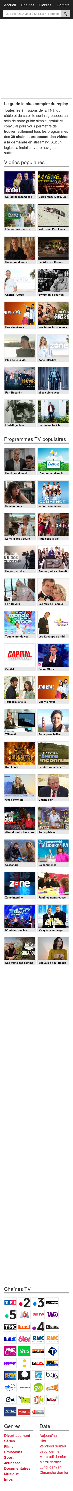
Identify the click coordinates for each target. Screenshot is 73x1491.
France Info (24, 1363)
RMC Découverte (38, 1339)
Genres (45, 4)
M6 (24, 1314)
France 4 (38, 1327)
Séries (9, 1441)
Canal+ (52, 1302)
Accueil (10, 4)
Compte (63, 4)
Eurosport (10, 1387)
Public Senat (24, 1412)
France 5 (10, 1314)
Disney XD (24, 1399)
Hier (43, 1440)
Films (9, 1446)
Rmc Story (52, 1339)
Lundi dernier (50, 1467)
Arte (38, 1314)
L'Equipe (24, 1387)
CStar (52, 1327)
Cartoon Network (10, 1399)
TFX (24, 1327)
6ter (24, 1339)
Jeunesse (12, 1462)
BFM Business (10, 1375)
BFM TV (52, 1363)
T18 (52, 1351)
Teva (24, 1351)
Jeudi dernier (50, 1451)
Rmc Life (10, 1351)
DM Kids (38, 1399)
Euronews (24, 1375)
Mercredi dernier (53, 1456)
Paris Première (38, 1351)
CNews (38, 1363)
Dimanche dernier (54, 1472)
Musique (11, 1473)
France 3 (38, 1302)
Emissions (13, 1452)
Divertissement (17, 1435)
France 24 (38, 1375)
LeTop (52, 1399)
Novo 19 (10, 1363)
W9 (52, 1314)
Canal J (52, 1387)
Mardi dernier (50, 1461)
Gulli (38, 1387)
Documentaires (17, 1468)
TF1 (10, 1302)
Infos (8, 1479)
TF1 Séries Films (10, 1339)
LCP (10, 1412)
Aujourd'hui (49, 1435)
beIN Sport (52, 1375)
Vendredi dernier (53, 1445)
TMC (10, 1327)
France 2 (24, 1302)
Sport (9, 1457)
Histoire (38, 1412)
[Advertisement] (36, 58)
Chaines (27, 4)
